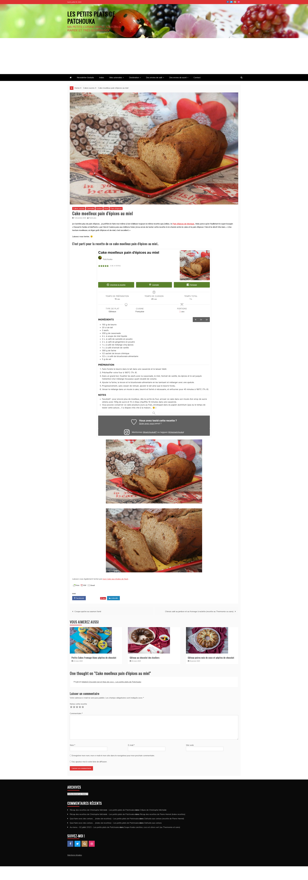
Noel (106, 208)
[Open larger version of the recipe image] (195, 265)
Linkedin (114, 598)
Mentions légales (74, 855)
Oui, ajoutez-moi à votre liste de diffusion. (89, 761)
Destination (134, 77)
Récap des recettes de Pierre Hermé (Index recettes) (162, 814)
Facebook (228, 2)
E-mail (131, 745)
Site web (190, 745)
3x (207, 319)
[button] (99, 265)
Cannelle (90, 208)
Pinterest (235, 2)
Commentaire (76, 713)
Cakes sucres (78, 208)
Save (104, 598)
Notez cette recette (78, 704)
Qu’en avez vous (146, 423)
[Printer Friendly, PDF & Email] (84, 587)
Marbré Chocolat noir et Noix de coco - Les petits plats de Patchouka (111, 682)
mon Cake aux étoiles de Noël (115, 579)
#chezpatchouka (175, 432)
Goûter (99, 208)
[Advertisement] (154, 56)
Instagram (238, 2)
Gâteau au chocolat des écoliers (144, 657)
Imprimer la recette (117, 285)
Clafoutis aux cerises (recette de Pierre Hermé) (164, 818)
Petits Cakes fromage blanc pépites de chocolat (94, 657)
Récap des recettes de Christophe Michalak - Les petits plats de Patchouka (102, 810)
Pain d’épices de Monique (183, 223)
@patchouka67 (150, 432)
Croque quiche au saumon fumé (87, 611)
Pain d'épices (116, 208)
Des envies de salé (154, 77)
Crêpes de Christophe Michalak (153, 810)
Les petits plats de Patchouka (91, 17)
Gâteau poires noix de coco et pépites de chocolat (211, 657)
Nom (72, 745)
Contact (197, 77)
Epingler (155, 285)
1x (195, 319)
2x (201, 319)
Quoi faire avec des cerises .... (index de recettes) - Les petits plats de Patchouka (104, 818)
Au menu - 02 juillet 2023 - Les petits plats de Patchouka (94, 827)
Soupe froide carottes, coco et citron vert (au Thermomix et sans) (152, 827)
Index (101, 77)
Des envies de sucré (178, 77)
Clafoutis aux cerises (153, 823)
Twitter (231, 2)
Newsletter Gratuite (85, 77)
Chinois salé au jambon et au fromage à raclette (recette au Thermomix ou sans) (199, 611)
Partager (193, 285)
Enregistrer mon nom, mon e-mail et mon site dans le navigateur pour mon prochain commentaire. (113, 755)
